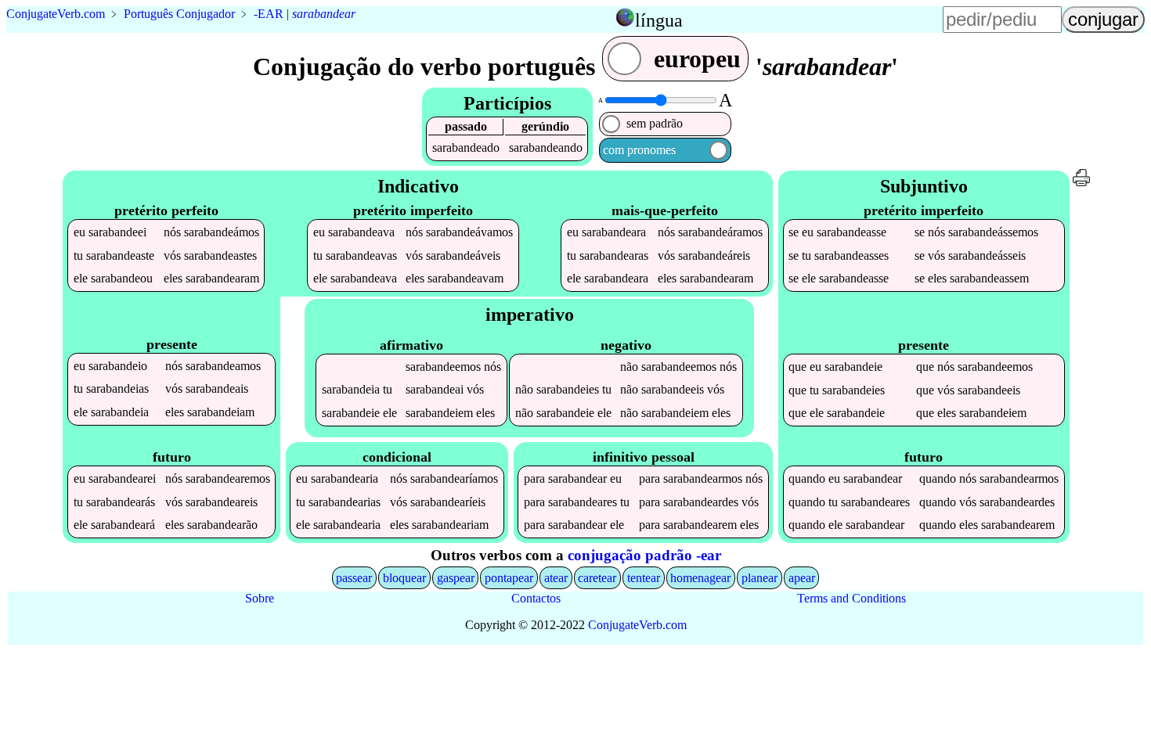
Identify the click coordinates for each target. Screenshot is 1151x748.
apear (801, 577)
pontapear (509, 577)
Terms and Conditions (851, 598)
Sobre (259, 598)
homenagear (700, 577)
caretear (597, 577)
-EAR (268, 13)
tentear (643, 577)
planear (759, 577)
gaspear (455, 577)
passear (354, 577)
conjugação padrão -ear (644, 555)
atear (556, 577)
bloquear (404, 577)
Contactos (536, 598)
